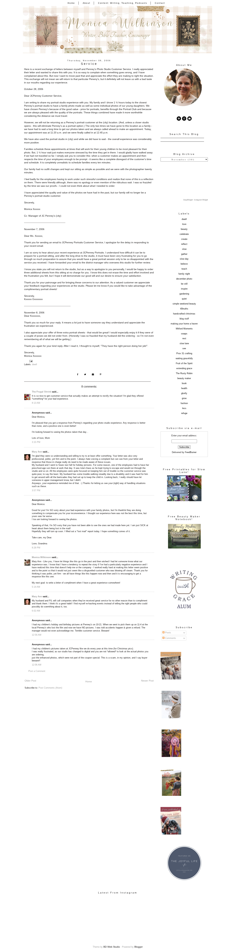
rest (184, 338)
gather (184, 254)
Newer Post (147, 680)
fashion (184, 403)
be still (184, 284)
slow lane (184, 343)
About (86, 3)
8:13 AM (36, 403)
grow (184, 398)
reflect (184, 244)
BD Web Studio (111, 946)
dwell (34, 364)
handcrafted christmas (184, 314)
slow (184, 249)
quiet (184, 299)
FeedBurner (190, 452)
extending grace (184, 368)
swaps (184, 333)
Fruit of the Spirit (184, 363)
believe (184, 264)
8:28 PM (36, 548)
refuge (184, 413)
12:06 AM (36, 665)
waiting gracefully (184, 358)
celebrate (184, 234)
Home (71, 3)
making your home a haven (184, 324)
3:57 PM (36, 490)
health (184, 388)
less (184, 408)
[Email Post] (30, 361)
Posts (167, 632)
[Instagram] (184, 118)
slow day (184, 259)
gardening (184, 294)
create (184, 239)
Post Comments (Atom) (50, 688)
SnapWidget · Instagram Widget (195, 200)
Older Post (30, 680)
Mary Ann (37, 452)
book (184, 383)
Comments (170, 638)
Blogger (138, 946)
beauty (184, 229)
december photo (184, 279)
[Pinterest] (179, 118)
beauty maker (184, 378)
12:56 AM (36, 635)
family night (184, 274)
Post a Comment (36, 671)
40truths (184, 309)
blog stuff (184, 319)
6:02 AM (36, 611)
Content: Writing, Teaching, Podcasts (122, 3)
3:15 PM (36, 442)
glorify (184, 393)
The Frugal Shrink (41, 392)
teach (184, 269)
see (184, 348)
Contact (160, 3)
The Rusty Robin (184, 373)
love (184, 224)
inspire (184, 289)
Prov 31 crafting (184, 353)
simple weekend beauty (184, 304)
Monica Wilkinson (41, 557)
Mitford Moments (184, 329)
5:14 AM (36, 587)
